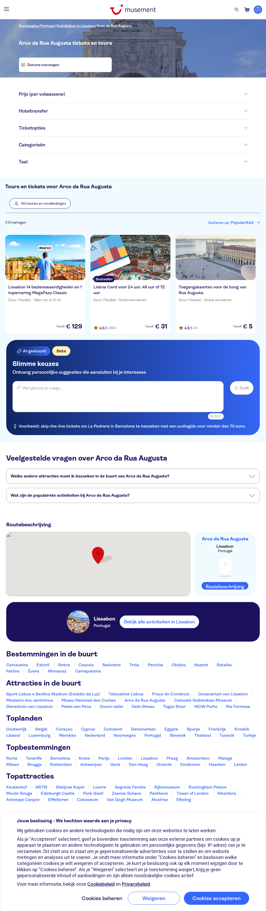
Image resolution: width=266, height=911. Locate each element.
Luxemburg (39, 735)
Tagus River (174, 706)
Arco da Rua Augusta (114, 26)
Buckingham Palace (208, 787)
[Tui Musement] (133, 9)
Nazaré (201, 664)
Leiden (240, 764)
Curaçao (64, 729)
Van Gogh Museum (125, 799)
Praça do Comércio (170, 694)
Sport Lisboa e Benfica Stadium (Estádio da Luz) (53, 694)
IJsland (13, 735)
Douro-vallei (111, 706)
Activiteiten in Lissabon (76, 26)
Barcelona (60, 758)
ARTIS (41, 787)
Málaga (225, 758)
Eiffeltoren (58, 799)
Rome (11, 758)
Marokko (67, 735)
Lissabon (149, 758)
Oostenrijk (16, 729)
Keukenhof (16, 787)
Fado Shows (143, 706)
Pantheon (159, 793)
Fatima (12, 671)
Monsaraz (57, 671)
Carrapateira (88, 671)
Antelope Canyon (22, 799)
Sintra (64, 664)
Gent (115, 764)
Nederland (95, 735)
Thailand (202, 735)
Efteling (183, 799)
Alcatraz (159, 799)
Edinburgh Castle (58, 793)
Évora (33, 671)
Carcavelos (17, 664)
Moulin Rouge (19, 793)
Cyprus (88, 729)
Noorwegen (125, 735)
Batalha (224, 664)
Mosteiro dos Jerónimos (29, 700)
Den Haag (138, 764)
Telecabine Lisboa (126, 694)
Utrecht (164, 764)
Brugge (35, 764)
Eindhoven (190, 764)
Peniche (155, 664)
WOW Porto (205, 706)
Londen (125, 758)
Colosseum (87, 799)
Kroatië (242, 729)
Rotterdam (61, 764)
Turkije (249, 735)
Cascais (86, 664)
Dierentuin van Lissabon (29, 706)
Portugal (48, 26)
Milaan (12, 764)
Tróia (134, 664)
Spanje (193, 729)
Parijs (103, 758)
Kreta (84, 758)
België (41, 729)
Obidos (179, 664)
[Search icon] (237, 10)
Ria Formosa (238, 706)
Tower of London (193, 793)
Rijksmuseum (167, 787)
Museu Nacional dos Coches (89, 700)
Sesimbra (111, 664)
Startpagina (29, 26)
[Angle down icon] (156, 94)
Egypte (171, 729)
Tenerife (34, 758)
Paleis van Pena (76, 706)
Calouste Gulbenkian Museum (203, 700)
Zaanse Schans (126, 793)
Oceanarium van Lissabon (223, 694)
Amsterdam (198, 758)
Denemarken (143, 729)
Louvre (99, 787)
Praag (172, 758)
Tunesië (227, 735)
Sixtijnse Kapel (70, 787)
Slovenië (178, 735)
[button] (40, 203)
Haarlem (217, 764)
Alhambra (226, 793)
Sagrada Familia (130, 787)
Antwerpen (91, 764)
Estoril (43, 664)
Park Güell (93, 793)
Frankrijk (217, 729)
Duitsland (113, 729)
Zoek (244, 387)
